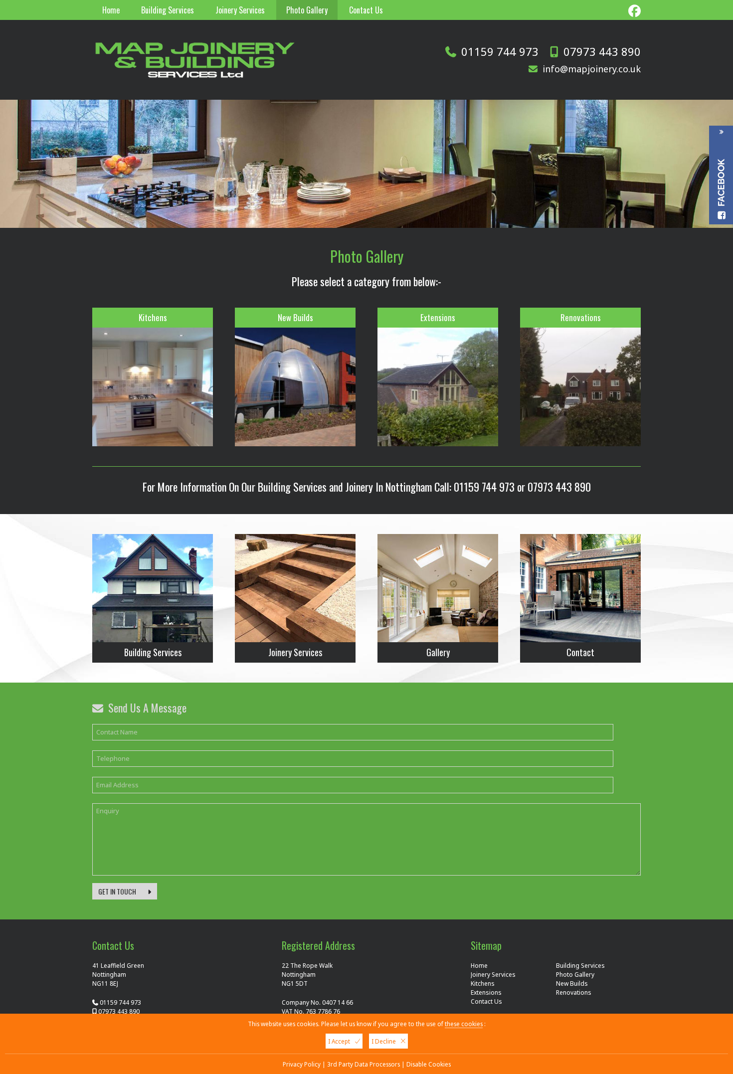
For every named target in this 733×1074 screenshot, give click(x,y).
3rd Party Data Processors (363, 1064)
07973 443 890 (602, 51)
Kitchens (153, 318)
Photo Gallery (307, 10)
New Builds (295, 318)
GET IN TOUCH (118, 891)
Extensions (437, 318)
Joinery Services (240, 10)
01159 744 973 (500, 51)
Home (111, 10)
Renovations (580, 318)
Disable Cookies (428, 1064)
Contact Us (366, 10)
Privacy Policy (302, 1064)
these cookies (464, 1024)
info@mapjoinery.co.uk (590, 68)
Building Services (167, 10)
